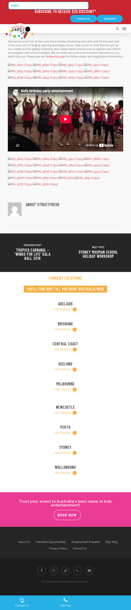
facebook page (55, 56)
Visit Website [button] (62, 309)
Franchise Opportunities (51, 542)
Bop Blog (112, 542)
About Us (24, 542)
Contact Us (80, 548)
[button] (83, 18)
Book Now (67, 515)
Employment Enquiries (85, 542)
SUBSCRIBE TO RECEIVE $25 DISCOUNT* (65, 11)
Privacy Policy (58, 548)
